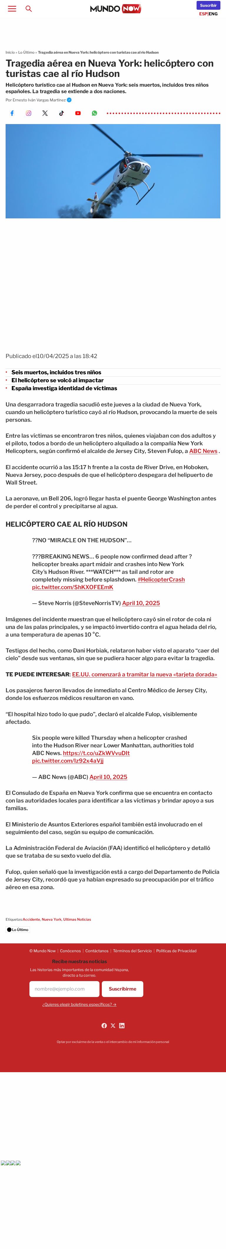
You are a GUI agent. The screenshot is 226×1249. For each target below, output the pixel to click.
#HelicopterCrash (161, 579)
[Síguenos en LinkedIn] (121, 1025)
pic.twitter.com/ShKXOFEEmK (72, 587)
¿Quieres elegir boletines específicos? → (79, 1004)
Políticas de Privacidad (176, 950)
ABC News (203, 451)
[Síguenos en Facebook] (104, 1025)
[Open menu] (12, 8)
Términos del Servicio (132, 950)
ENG (213, 13)
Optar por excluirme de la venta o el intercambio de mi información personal (113, 1042)
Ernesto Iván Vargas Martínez (39, 100)
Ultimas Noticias (77, 919)
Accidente (31, 919)
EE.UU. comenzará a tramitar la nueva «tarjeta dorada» (144, 674)
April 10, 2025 (141, 603)
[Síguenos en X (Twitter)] (113, 1025)
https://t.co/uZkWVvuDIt (96, 753)
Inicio (10, 52)
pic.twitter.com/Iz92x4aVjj (68, 760)
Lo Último (26, 52)
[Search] (28, 8)
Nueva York (52, 919)
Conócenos (70, 950)
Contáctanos (97, 950)
